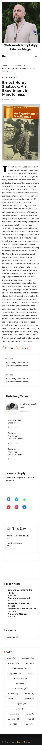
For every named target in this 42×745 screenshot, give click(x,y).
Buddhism (6, 77)
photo (29, 699)
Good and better (14, 543)
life (31, 673)
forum (30, 663)
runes (30, 714)
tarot (30, 719)
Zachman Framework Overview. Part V (15, 452)
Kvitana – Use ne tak (18, 603)
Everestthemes (23, 742)
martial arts (21, 678)
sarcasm (13, 719)
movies (13, 693)
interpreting (15, 673)
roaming (13, 714)
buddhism (11, 348)
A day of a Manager (18, 614)
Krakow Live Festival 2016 (18, 536)
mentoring (21, 688)
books (11, 658)
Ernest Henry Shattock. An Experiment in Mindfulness (16, 364)
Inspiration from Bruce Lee (22, 608)
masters (21, 683)
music (29, 693)
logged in (21, 477)
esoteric (13, 663)
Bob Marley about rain (19, 598)
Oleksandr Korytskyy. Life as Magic (21, 47)
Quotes (14, 77)
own (12, 699)
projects (21, 704)
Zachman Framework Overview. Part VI (15, 436)
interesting (21, 668)
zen (29, 724)
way (13, 724)
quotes (25, 348)
